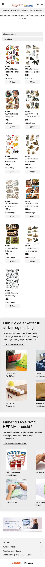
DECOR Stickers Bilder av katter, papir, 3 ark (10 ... (32, 205)
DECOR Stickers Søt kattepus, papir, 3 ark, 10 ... (11, 205)
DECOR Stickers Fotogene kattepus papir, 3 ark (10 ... (12, 115)
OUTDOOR (10, 403)
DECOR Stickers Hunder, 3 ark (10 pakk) (32, 115)
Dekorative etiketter (13, 472)
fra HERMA (10, 376)
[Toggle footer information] (41, 542)
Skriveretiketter (12, 373)
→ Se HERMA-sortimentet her (15, 443)
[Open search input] (38, 4)
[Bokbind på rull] (16, 490)
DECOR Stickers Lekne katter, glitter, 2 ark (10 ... (12, 160)
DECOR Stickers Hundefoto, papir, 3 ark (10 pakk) (31, 160)
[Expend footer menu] (41, 547)
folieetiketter (10, 406)
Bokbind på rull (11, 502)
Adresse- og (40, 403)
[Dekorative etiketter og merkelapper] (16, 460)
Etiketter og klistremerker (13, 15)
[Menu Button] (2, 4)
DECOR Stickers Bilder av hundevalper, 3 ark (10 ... (11, 249)
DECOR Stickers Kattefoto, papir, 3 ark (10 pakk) (32, 70)
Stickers (26, 15)
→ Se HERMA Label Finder (13, 344)
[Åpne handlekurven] (42, 4)
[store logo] (22, 4)
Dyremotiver (34, 15)
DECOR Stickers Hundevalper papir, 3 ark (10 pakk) (31, 249)
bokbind (39, 505)
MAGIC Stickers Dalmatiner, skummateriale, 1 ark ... (12, 294)
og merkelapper (12, 475)
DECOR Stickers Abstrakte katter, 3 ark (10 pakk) (12, 70)
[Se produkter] (22, 524)
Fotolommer (40, 472)
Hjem (2, 15)
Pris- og (39, 373)
